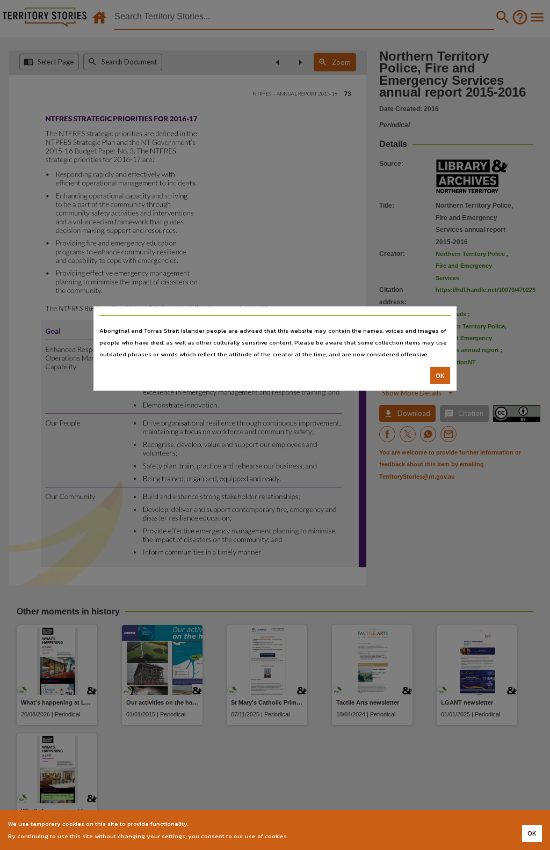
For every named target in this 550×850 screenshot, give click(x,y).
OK (440, 375)
